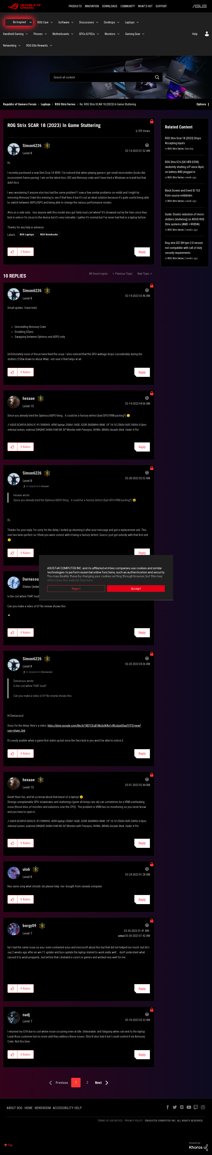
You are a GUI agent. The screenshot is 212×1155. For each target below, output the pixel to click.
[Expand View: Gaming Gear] (143, 34)
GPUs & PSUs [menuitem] (87, 34)
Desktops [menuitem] (109, 22)
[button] (12, 252)
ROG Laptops (27, 234)
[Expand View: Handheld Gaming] (27, 34)
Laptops (46, 104)
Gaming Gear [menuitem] (132, 34)
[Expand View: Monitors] (118, 34)
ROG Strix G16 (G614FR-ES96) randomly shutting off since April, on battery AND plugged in (184, 167)
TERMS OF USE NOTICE (110, 1120)
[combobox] (106, 77)
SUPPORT (161, 6)
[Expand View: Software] (72, 22)
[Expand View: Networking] (19, 45)
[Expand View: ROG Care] (51, 22)
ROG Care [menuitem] (42, 22)
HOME (28, 1108)
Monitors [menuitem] (110, 34)
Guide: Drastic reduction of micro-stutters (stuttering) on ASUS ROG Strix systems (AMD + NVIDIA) (185, 219)
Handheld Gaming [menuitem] (13, 34)
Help (195, 34)
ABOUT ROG (14, 1108)
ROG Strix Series (65, 104)
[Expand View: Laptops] (138, 22)
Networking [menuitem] (9, 45)
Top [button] (10, 1145)
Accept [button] (136, 588)
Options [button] (201, 104)
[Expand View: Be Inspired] (31, 22)
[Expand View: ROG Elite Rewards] (51, 45)
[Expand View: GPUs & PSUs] (98, 34)
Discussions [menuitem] (86, 22)
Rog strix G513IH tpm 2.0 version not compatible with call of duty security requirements (184, 247)
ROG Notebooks (49, 234)
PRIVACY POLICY (134, 1120)
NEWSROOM (43, 1108)
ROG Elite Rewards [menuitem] (37, 45)
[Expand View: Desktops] (118, 22)
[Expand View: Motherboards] (72, 34)
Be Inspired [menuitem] (19, 22)
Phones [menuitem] (38, 34)
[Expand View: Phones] (46, 34)
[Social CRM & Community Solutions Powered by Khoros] (198, 1146)
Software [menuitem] (63, 22)
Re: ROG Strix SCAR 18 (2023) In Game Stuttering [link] (108, 104)
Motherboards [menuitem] (61, 34)
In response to (37, 486)
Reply (142, 252)
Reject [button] (76, 588)
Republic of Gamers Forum (19, 104)
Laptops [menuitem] (130, 22)
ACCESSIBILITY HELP (67, 1108)
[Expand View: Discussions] (97, 22)
